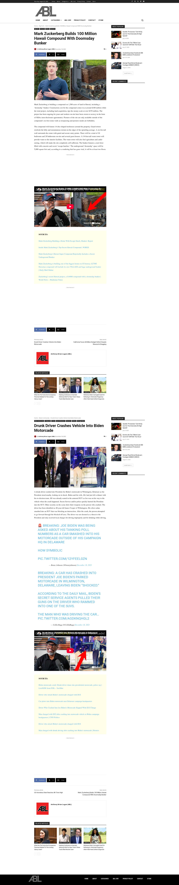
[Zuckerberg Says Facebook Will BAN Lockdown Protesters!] (116, 55)
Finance (42, 29)
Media (47, 29)
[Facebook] (132, 1)
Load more (127, 73)
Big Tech (41, 26)
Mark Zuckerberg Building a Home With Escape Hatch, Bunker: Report (66, 241)
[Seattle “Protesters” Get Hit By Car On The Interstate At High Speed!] (116, 34)
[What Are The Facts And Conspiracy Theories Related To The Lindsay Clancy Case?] (45, 385)
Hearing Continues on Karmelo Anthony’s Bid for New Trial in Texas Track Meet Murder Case (69, 397)
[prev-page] (35, 403)
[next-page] (38, 403)
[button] (142, 20)
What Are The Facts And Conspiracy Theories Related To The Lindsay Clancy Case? (45, 397)
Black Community (64, 392)
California (86, 392)
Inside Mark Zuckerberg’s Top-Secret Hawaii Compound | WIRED (64, 247)
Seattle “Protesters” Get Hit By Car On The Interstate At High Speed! (132, 34)
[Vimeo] (141, 1)
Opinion (53, 29)
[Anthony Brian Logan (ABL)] (35, 49)
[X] (138, 1)
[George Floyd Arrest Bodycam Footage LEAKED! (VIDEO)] (116, 65)
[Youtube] (143, 1)
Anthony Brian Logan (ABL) (47, 49)
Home (36, 26)
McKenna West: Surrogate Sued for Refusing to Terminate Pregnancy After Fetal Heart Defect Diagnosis (94, 397)
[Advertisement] (70, 170)
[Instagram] (135, 1)
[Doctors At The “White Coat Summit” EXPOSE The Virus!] (116, 45)
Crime (36, 392)
